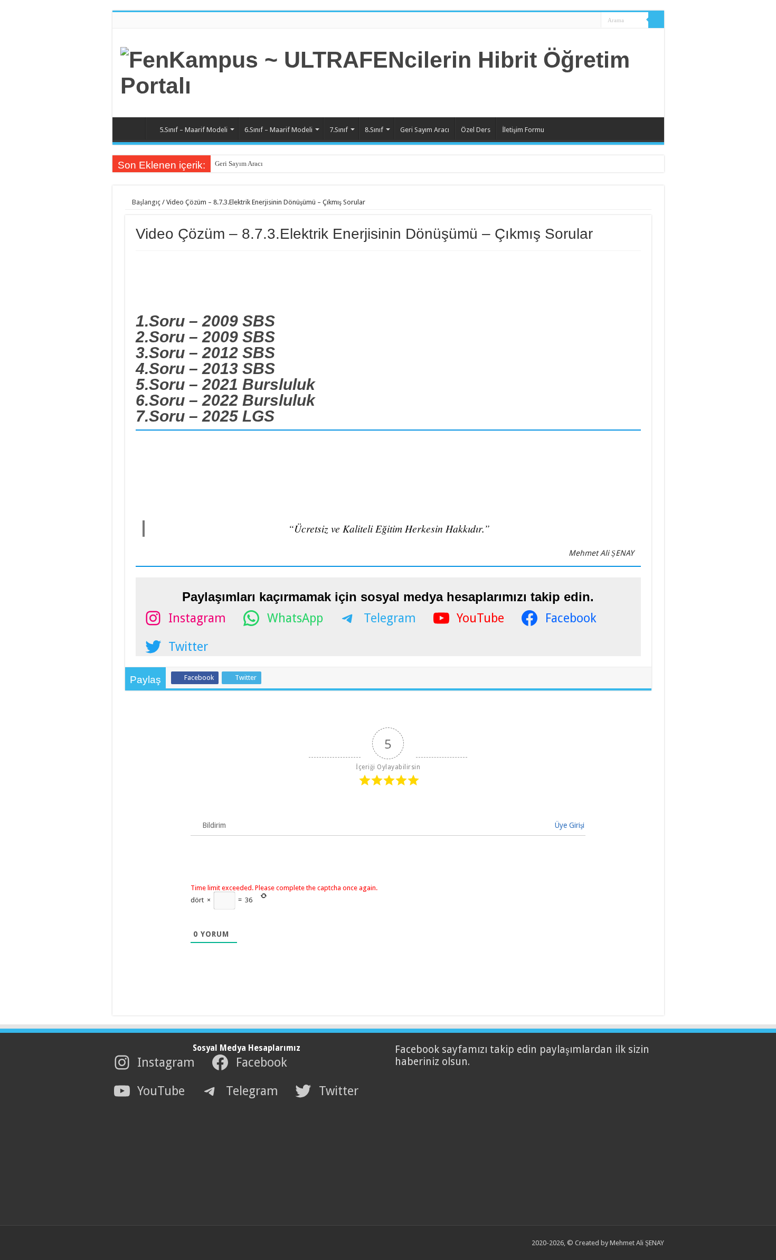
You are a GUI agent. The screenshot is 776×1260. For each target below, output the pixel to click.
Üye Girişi (568, 825)
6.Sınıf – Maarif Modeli (278, 130)
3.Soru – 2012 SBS (205, 352)
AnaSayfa (131, 128)
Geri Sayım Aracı (424, 130)
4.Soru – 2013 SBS (205, 368)
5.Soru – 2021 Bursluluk (225, 384)
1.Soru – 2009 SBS (205, 321)
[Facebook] (559, 20)
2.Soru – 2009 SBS (205, 337)
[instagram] (589, 20)
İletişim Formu (523, 130)
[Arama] (656, 20)
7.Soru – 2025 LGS (205, 416)
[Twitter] (569, 20)
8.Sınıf (374, 130)
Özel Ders (475, 130)
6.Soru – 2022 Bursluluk (225, 400)
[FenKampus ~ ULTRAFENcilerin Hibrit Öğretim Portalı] (388, 70)
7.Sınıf (338, 130)
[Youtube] (579, 20)
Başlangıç (145, 202)
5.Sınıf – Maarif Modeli (193, 130)
